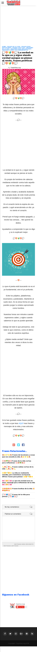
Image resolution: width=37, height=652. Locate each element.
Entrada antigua (11, 546)
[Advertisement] (18, 24)
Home (4, 46)
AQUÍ (21, 423)
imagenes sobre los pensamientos (15, 50)
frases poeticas (18, 47)
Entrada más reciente (23, 544)
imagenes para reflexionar (21, 49)
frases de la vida (13, 46)
